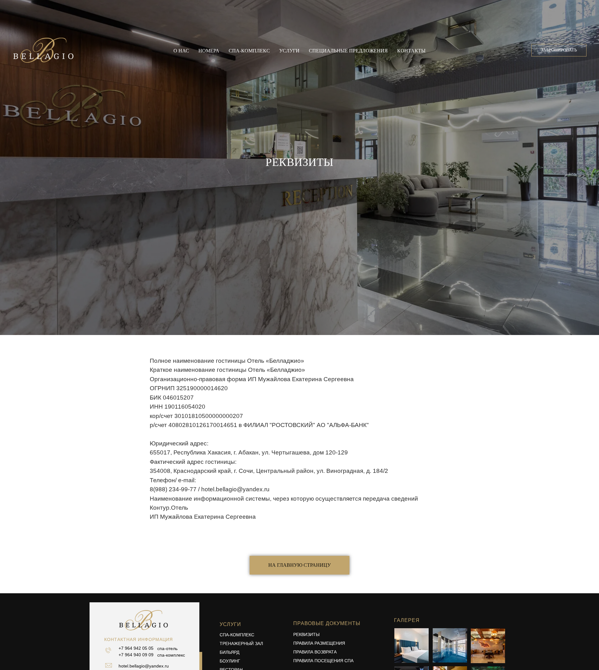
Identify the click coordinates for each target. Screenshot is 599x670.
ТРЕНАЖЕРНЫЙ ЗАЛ (241, 643)
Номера (208, 50)
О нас (181, 50)
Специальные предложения (348, 50)
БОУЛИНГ (230, 660)
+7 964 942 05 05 (136, 648)
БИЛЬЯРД (229, 652)
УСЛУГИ (230, 624)
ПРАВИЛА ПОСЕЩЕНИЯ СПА (323, 660)
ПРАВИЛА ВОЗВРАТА (315, 651)
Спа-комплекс (249, 50)
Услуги (289, 50)
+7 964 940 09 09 (136, 654)
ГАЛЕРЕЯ (407, 620)
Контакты (411, 50)
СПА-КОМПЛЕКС (237, 634)
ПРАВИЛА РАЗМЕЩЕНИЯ (319, 643)
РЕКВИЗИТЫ (306, 634)
